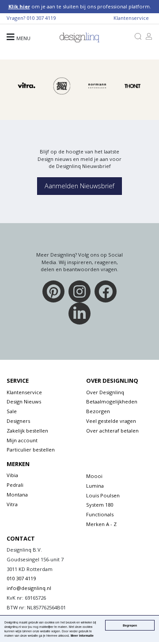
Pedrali (15, 485)
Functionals (100, 514)
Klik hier (19, 6)
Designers (18, 421)
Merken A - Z (101, 524)
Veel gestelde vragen (111, 421)
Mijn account (22, 440)
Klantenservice (131, 18)
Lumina (95, 485)
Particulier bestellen (31, 449)
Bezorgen (98, 411)
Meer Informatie (82, 635)
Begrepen (130, 625)
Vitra (12, 504)
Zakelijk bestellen (27, 430)
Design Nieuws (24, 401)
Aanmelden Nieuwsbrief (79, 186)
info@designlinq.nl (29, 588)
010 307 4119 (41, 18)
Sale (12, 411)
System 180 (99, 504)
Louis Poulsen (103, 495)
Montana (17, 494)
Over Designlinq (105, 392)
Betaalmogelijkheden (111, 401)
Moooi (94, 476)
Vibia (12, 475)
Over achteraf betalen (112, 430)
